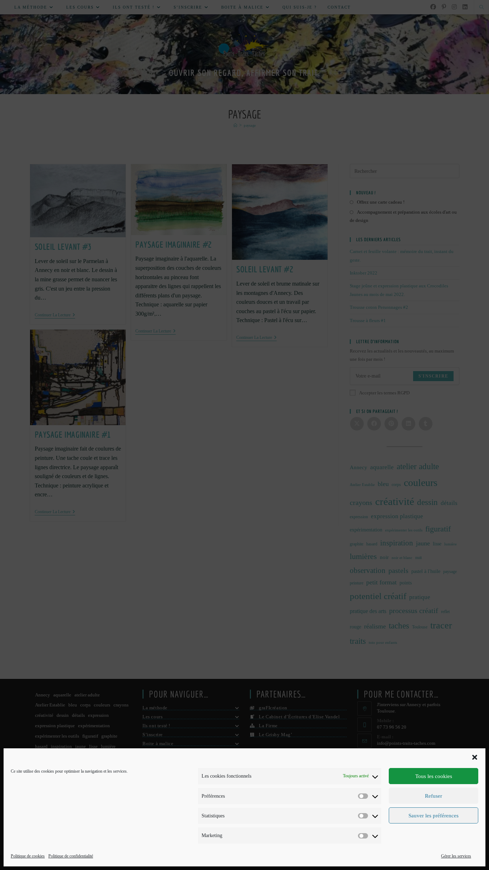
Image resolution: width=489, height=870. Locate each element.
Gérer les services (456, 856)
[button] (474, 757)
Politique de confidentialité (70, 856)
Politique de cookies (28, 856)
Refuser (433, 796)
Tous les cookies (433, 776)
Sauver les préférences (433, 815)
